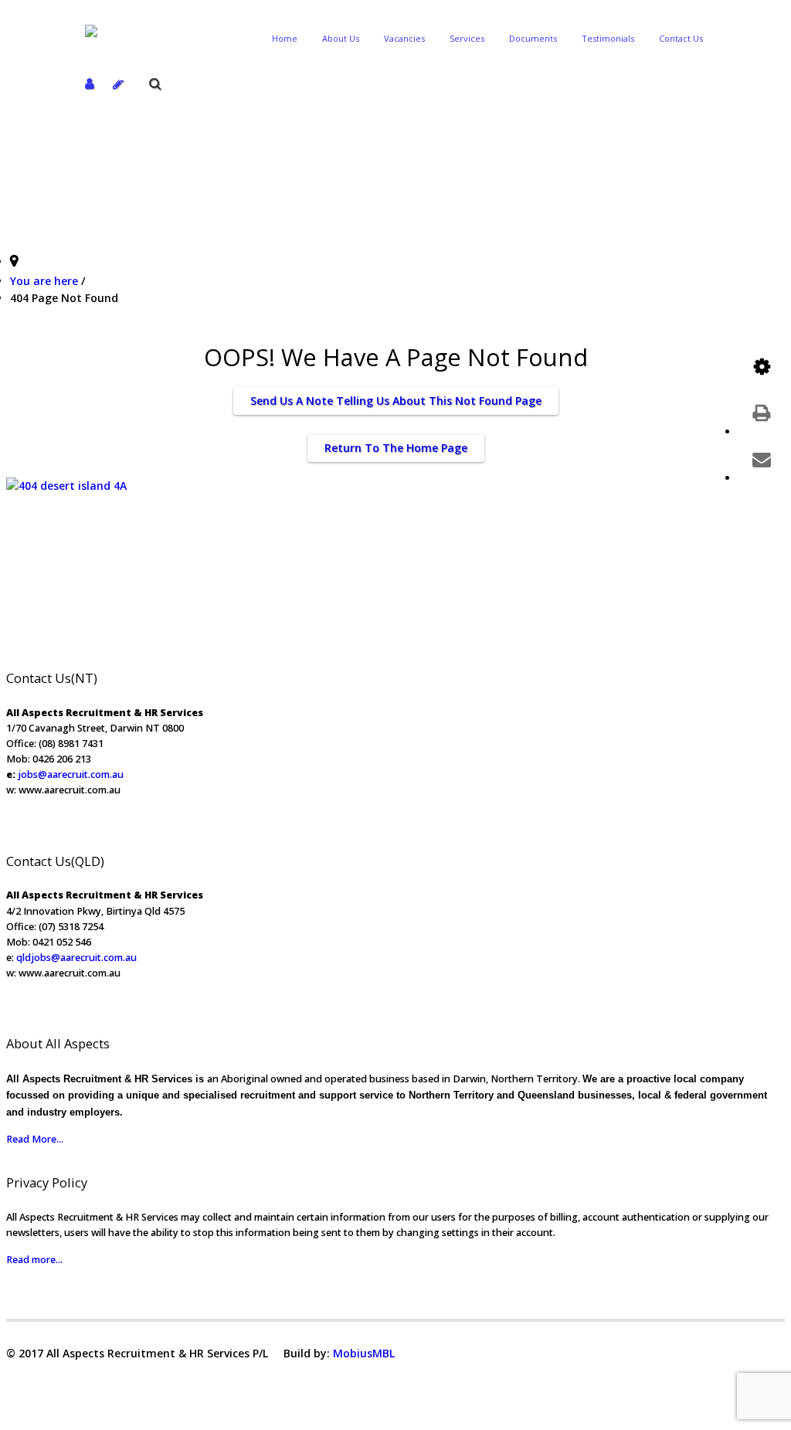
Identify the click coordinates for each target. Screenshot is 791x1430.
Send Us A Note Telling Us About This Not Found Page (395, 400)
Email (761, 459)
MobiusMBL (364, 1353)
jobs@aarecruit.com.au (71, 774)
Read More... (34, 1139)
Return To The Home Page (395, 447)
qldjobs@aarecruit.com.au (76, 957)
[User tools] (761, 366)
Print (761, 412)
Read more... (34, 1259)
